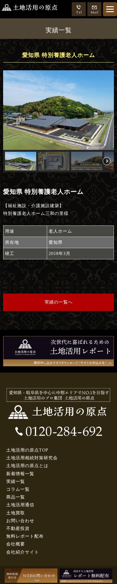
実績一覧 (15, 481)
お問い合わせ (20, 520)
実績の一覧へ (59, 302)
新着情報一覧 (20, 473)
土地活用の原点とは (27, 465)
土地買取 (15, 513)
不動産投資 (18, 528)
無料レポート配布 (25, 536)
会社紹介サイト (22, 552)
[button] (20, 161)
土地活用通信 (20, 505)
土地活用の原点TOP (27, 450)
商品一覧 (15, 497)
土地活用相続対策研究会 (32, 458)
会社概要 (15, 544)
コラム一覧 (18, 489)
